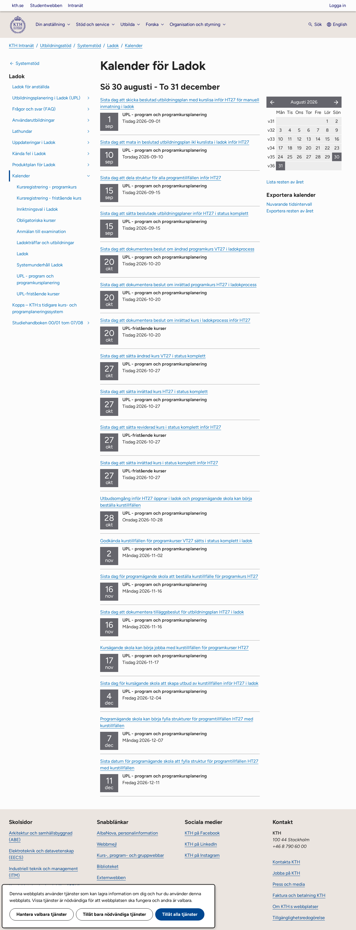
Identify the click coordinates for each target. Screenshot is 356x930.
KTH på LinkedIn (201, 844)
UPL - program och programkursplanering (38, 279)
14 (318, 139)
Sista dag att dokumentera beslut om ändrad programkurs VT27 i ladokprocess (177, 249)
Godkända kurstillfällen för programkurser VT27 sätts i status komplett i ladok (176, 540)
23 (336, 148)
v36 (271, 165)
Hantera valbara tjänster (41, 914)
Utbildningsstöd (55, 45)
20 (308, 148)
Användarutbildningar (33, 120)
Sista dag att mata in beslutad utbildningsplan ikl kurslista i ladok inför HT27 (174, 142)
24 (280, 157)
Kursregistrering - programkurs (46, 187)
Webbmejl (107, 844)
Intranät (75, 5)
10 (280, 139)
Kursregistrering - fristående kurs (49, 198)
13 (308, 139)
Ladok (113, 45)
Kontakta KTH (286, 862)
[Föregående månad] (271, 102)
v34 (271, 148)
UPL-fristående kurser (38, 293)
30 (336, 157)
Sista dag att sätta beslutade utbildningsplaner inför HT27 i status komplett (174, 213)
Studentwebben (46, 5)
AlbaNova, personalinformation (127, 833)
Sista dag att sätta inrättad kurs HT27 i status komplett (154, 391)
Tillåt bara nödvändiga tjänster (114, 914)
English (340, 24)
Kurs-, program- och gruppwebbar (130, 855)
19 (299, 148)
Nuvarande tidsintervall (289, 204)
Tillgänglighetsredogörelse (299, 917)
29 (327, 157)
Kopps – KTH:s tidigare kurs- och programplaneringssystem (44, 308)
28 (318, 157)
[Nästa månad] (336, 102)
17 (280, 148)
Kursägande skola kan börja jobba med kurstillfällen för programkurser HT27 (174, 647)
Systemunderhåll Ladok (40, 265)
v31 (271, 121)
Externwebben (111, 877)
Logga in (337, 5)
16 (337, 139)
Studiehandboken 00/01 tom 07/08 (47, 322)
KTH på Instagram (202, 855)
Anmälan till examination (41, 231)
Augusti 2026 (304, 102)
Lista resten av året (285, 182)
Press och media (289, 884)
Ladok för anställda (30, 86)
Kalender (133, 45)
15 (327, 139)
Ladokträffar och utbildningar (45, 242)
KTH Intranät (21, 45)
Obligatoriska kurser (36, 220)
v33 (271, 139)
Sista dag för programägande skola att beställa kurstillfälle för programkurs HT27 (179, 576)
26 (299, 157)
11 (290, 139)
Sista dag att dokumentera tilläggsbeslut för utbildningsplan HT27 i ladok (172, 612)
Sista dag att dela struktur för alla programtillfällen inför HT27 (160, 177)
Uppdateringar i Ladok (33, 142)
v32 (271, 130)
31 (280, 165)
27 (308, 157)
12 (299, 139)
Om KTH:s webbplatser (295, 906)
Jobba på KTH (286, 873)
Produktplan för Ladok (33, 164)
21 (318, 148)
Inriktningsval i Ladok (37, 209)
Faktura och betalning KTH (299, 895)
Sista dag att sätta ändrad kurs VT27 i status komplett (153, 356)
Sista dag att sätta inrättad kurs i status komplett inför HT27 (159, 462)
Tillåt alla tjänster (179, 914)
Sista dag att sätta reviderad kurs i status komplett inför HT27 (160, 427)
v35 (271, 157)
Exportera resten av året (289, 211)
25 (289, 157)
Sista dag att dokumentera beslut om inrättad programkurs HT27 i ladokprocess (178, 284)
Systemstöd (89, 45)
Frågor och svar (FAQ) (34, 109)
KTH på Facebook (202, 833)
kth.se (18, 5)
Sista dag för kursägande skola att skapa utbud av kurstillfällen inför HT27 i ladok (179, 683)
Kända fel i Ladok (29, 153)
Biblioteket (107, 866)
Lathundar (22, 131)
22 (327, 148)
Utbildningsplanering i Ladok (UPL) (46, 97)
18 (290, 148)
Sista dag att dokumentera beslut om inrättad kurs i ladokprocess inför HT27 (175, 320)
